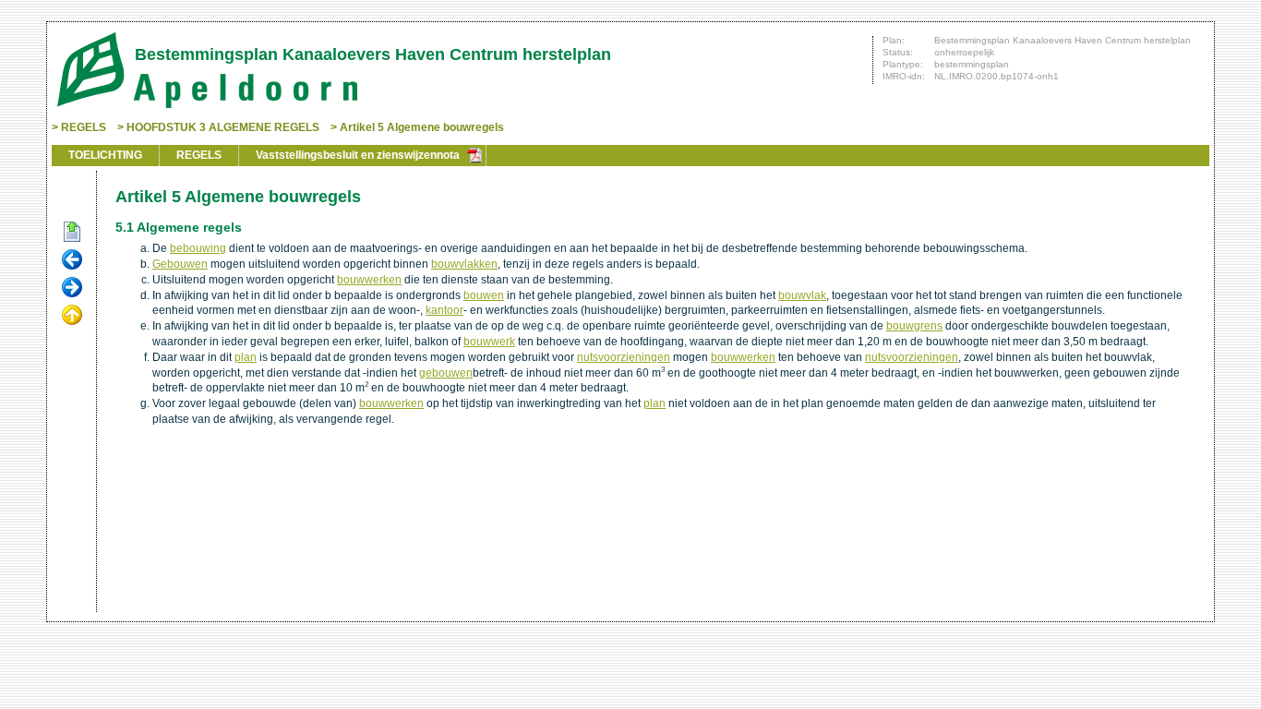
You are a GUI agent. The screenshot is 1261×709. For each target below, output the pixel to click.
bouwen (483, 295)
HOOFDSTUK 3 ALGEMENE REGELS (222, 127)
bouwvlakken (464, 264)
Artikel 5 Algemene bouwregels (422, 127)
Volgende (72, 288)
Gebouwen (180, 264)
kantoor (444, 310)
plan (245, 357)
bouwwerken (369, 279)
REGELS (83, 127)
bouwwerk (489, 341)
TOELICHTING (105, 155)
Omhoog (72, 316)
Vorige (72, 260)
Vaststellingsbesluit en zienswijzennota (358, 155)
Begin (72, 233)
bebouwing (198, 248)
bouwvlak (802, 295)
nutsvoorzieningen (623, 357)
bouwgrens (914, 325)
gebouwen (446, 373)
